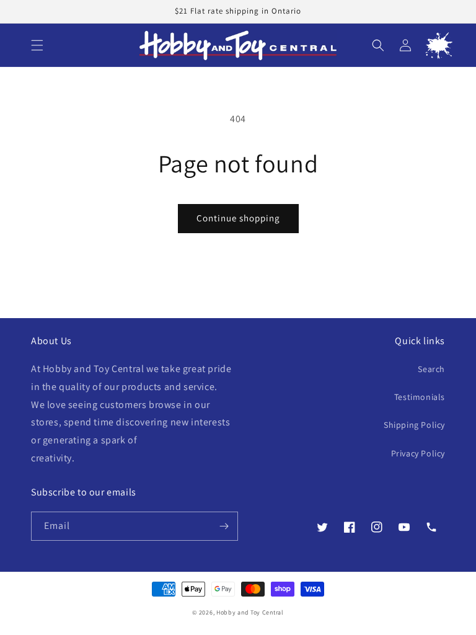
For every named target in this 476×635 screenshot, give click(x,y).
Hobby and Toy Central (250, 612)
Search (431, 369)
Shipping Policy (414, 424)
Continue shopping (238, 218)
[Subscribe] (223, 526)
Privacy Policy (418, 453)
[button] (37, 45)
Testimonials (419, 396)
